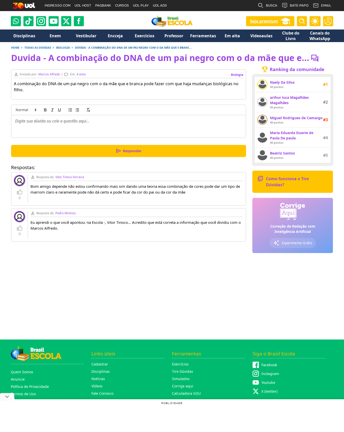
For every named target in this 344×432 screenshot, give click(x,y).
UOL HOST (83, 5)
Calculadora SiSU (186, 393)
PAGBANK (103, 5)
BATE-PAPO (299, 5)
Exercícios (180, 364)
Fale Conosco (102, 393)
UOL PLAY (141, 5)
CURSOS (122, 5)
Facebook (269, 364)
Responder (129, 151)
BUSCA (271, 5)
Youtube (268, 382)
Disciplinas (100, 371)
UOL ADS (160, 5)
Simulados (181, 378)
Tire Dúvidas (182, 371)
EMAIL (326, 5)
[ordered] (70, 110)
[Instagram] (41, 21)
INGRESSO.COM (58, 5)
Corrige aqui (182, 386)
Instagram (270, 373)
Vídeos (96, 386)
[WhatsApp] (16, 21)
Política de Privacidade (30, 386)
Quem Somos (22, 371)
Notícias (98, 378)
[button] (25, 110)
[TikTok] (28, 21)
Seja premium (264, 21)
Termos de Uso (23, 393)
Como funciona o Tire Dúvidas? (283, 181)
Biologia (237, 75)
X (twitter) (269, 391)
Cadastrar (99, 364)
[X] (66, 21)
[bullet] (77, 110)
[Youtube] (54, 21)
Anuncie (18, 379)
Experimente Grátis (292, 242)
